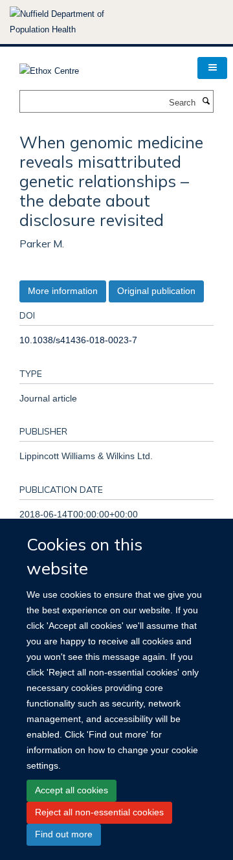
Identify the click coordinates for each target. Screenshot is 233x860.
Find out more (64, 834)
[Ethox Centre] (49, 67)
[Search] (206, 102)
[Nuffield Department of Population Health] (74, 22)
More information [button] (63, 291)
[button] (212, 68)
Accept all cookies (71, 790)
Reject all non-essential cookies (99, 812)
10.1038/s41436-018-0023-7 (78, 340)
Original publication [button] (156, 291)
